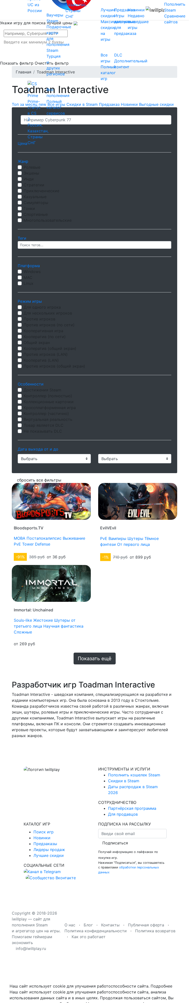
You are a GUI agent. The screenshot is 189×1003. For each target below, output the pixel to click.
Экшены (31, 173)
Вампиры (117, 538)
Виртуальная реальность (48, 419)
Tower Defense (36, 544)
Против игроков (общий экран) (54, 366)
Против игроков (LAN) (46, 354)
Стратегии (34, 184)
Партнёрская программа (132, 808)
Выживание (74, 538)
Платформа (29, 265)
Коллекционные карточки (49, 401)
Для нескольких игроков (48, 313)
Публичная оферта (146, 924)
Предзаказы (45, 843)
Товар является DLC (43, 425)
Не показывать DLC (43, 431)
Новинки (41, 837)
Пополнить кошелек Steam (134, 774)
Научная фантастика (63, 626)
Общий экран (37, 342)
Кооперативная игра (43, 330)
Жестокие (43, 620)
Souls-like (23, 620)
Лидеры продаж (49, 849)
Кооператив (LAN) (41, 360)
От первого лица (133, 544)
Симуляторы (36, 202)
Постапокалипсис (44, 538)
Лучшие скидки (48, 855)
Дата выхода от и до (38, 449)
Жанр (23, 161)
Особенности (31, 384)
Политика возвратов (155, 930)
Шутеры (135, 538)
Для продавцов (123, 814)
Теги (22, 238)
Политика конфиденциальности (95, 930)
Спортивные (36, 214)
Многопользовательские (48, 220)
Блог (88, 924)
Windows (32, 271)
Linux (28, 283)
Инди (29, 179)
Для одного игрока (42, 307)
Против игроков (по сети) (49, 324)
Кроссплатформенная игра (50, 407)
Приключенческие (41, 190)
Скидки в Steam (123, 780)
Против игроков (39, 318)
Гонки (29, 208)
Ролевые (32, 167)
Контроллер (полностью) (48, 395)
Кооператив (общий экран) (50, 348)
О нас (69, 924)
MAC (28, 277)
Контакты (110, 924)
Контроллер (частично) (46, 413)
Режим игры (30, 301)
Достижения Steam (42, 389)
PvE (17, 544)
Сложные (23, 632)
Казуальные (35, 196)
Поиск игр (43, 831)
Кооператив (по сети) (45, 336)
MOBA (19, 538)
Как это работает (89, 936)
